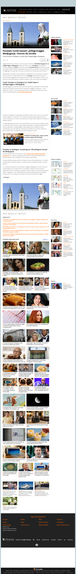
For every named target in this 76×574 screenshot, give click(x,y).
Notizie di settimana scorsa (9, 530)
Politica (23, 519)
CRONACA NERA (6, 490)
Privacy (14, 572)
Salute (22, 522)
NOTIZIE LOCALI (66, 122)
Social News (60, 522)
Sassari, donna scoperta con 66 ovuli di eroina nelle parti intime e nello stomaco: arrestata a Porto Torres (25, 223)
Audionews (65, 9)
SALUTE (65, 54)
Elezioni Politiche (43, 525)
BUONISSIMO (62, 570)
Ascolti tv (50, 12)
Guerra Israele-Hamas (63, 525)
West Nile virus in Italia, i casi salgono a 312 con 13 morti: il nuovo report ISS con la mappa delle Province (26, 227)
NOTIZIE (11, 10)
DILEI (48, 570)
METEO (64, 283)
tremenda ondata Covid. (25, 92)
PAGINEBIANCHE (37, 570)
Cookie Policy (19, 572)
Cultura (5, 522)
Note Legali (10, 572)
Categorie (53, 539)
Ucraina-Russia (25, 525)
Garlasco (35, 12)
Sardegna (6, 177)
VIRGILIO (11, 570)
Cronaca (5, 519)
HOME (4, 20)
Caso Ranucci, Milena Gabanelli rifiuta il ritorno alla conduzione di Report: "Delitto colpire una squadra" (26, 234)
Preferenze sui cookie (27, 572)
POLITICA (35, 9)
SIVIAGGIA (52, 570)
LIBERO (7, 570)
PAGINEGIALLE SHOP (24, 570)
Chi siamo (5, 572)
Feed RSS (38, 539)
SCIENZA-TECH (52, 9)
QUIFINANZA (57, 570)
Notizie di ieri (6, 527)
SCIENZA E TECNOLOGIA (68, 236)
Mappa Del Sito (45, 539)
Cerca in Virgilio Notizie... (24, 540)
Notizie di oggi (7, 525)
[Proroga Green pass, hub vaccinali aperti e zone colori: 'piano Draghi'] (26, 196)
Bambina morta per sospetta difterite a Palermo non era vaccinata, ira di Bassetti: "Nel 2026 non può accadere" (26, 231)
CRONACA (30, 9)
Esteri (40, 519)
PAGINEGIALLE (17, 570)
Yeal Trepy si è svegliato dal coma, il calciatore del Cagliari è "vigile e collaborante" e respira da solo (25, 220)
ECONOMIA (41, 9)
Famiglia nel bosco (42, 12)
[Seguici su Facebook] (37, 546)
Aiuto (33, 572)
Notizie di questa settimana (9, 528)
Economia (59, 519)
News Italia (70, 539)
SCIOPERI (65, 100)
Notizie (10, 539)
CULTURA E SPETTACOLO (68, 39)
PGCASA (31, 570)
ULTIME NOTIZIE (23, 9)
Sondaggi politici (56, 12)
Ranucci (63, 12)
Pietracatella (29, 12)
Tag (64, 539)
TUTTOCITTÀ (43, 570)
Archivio (60, 539)
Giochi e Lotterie (43, 522)
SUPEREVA (68, 570)
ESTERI (46, 9)
